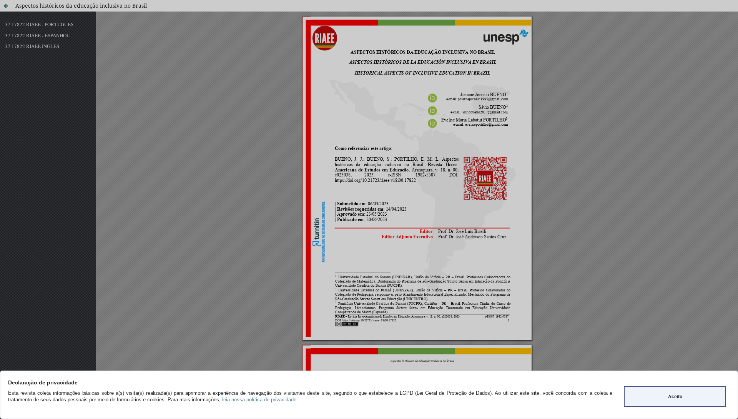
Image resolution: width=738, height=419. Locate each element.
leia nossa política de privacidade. (260, 399)
